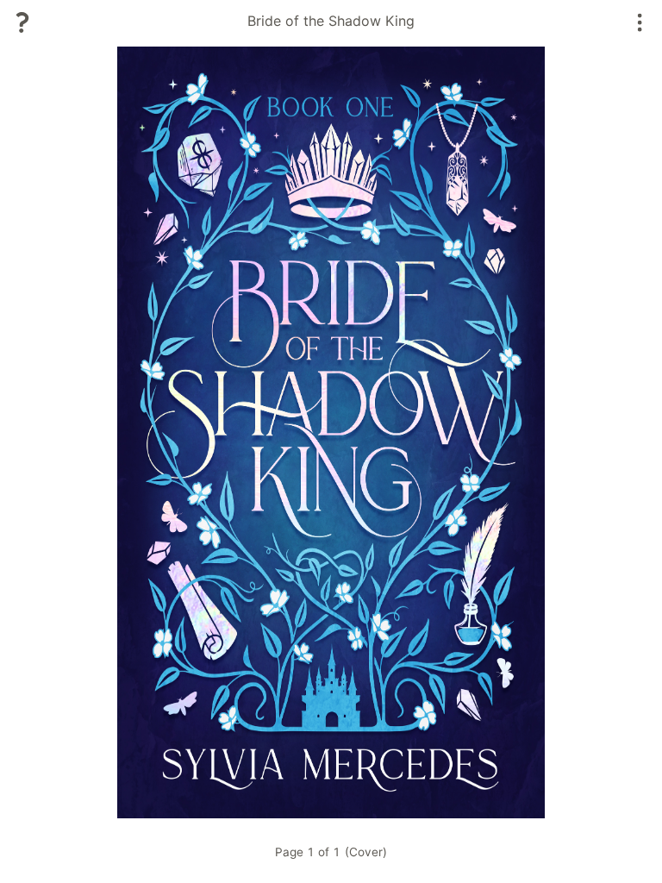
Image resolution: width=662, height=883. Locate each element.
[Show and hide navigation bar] (640, 22)
